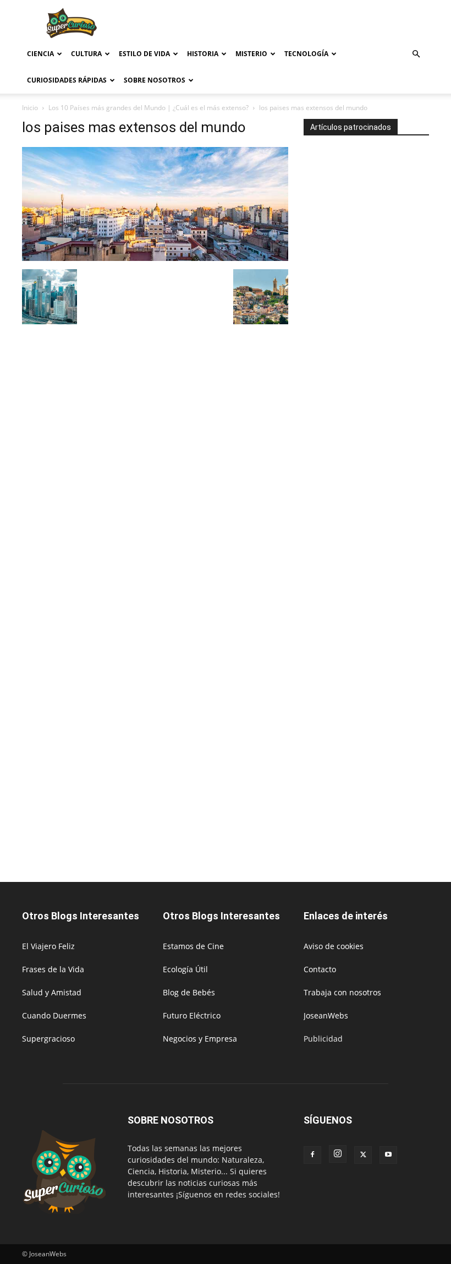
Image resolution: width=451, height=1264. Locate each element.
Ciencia (40, 53)
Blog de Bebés (189, 992)
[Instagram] (337, 1154)
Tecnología (306, 53)
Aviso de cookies (334, 946)
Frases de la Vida (53, 969)
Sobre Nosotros (154, 80)
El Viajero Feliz (48, 946)
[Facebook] (312, 1155)
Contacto (320, 969)
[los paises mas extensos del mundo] (155, 258)
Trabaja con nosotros (342, 992)
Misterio (251, 53)
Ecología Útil (185, 969)
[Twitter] (363, 1155)
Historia (202, 53)
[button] (416, 54)
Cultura (86, 53)
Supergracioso (48, 1038)
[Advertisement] (299, 24)
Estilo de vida (144, 53)
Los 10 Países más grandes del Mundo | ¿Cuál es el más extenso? (148, 107)
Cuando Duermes (54, 1015)
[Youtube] (388, 1155)
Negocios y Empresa (200, 1038)
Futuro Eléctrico (192, 1015)
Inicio (30, 107)
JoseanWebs (326, 1015)
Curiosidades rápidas (67, 80)
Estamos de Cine (193, 946)
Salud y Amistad (51, 992)
